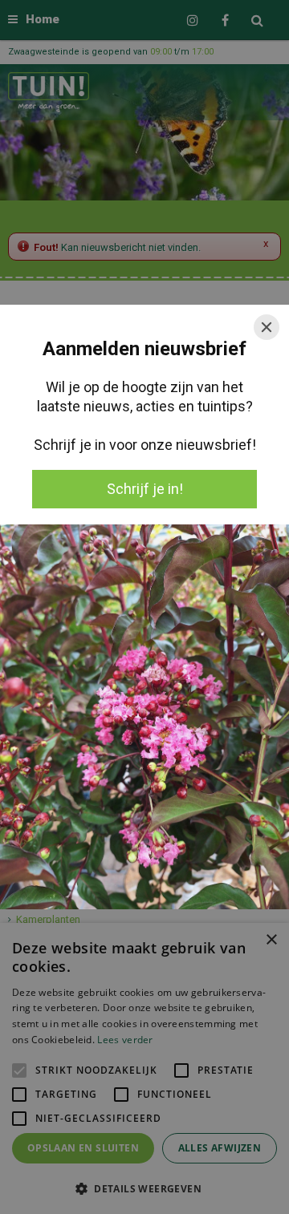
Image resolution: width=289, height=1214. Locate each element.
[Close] (266, 327)
